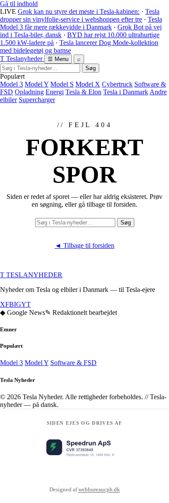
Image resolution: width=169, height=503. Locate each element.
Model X (87, 84)
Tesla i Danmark (125, 92)
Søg (90, 68)
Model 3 (11, 84)
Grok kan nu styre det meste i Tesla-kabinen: (79, 11)
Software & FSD (73, 362)
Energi (55, 92)
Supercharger (37, 99)
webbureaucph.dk (99, 489)
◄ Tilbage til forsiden (84, 245)
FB (9, 304)
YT (26, 304)
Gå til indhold (19, 3)
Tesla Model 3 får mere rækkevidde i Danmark (81, 23)
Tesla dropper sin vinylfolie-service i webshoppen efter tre (79, 15)
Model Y (37, 84)
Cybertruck (117, 84)
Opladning (29, 92)
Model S (62, 84)
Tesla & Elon (83, 92)
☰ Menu (58, 59)
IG (17, 304)
